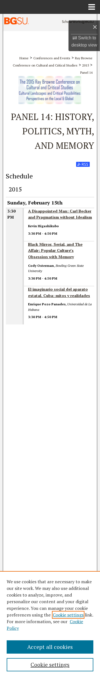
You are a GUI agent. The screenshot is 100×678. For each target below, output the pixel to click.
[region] (50, 624)
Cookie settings (68, 615)
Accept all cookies (50, 647)
